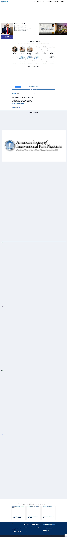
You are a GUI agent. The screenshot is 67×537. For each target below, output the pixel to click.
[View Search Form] (65, 1)
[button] (47, 29)
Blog (59, 1)
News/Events (56, 1)
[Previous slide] (14, 34)
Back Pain (32, 526)
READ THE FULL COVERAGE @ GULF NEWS (18, 103)
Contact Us (62, 1)
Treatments (49, 1)
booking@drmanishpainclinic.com (49, 527)
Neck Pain (32, 527)
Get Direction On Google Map (17, 531)
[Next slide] (16, 34)
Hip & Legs (37, 527)
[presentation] (18, 510)
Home (34, 1)
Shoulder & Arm (38, 526)
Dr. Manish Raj (38, 1)
